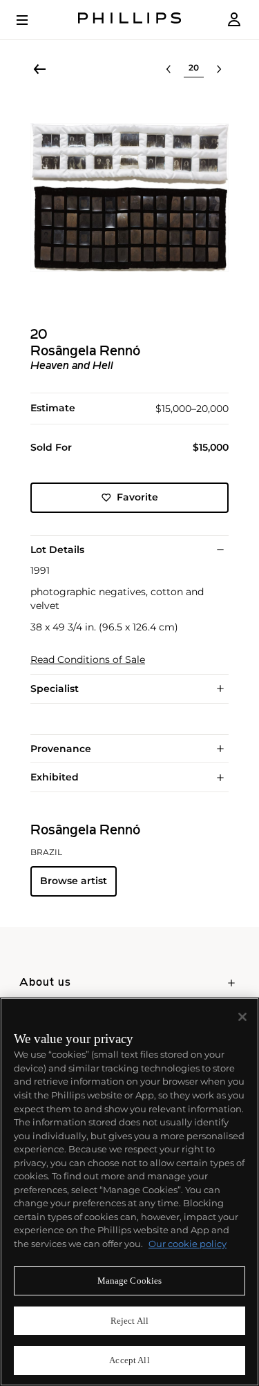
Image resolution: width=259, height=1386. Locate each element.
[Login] (234, 19)
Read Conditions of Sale (87, 660)
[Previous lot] (168, 69)
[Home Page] (130, 19)
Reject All (129, 1320)
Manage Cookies (129, 1280)
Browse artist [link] (73, 880)
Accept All (129, 1360)
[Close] (242, 1017)
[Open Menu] (32, 20)
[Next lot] (219, 69)
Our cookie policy (187, 1243)
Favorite (137, 497)
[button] (129, 197)
